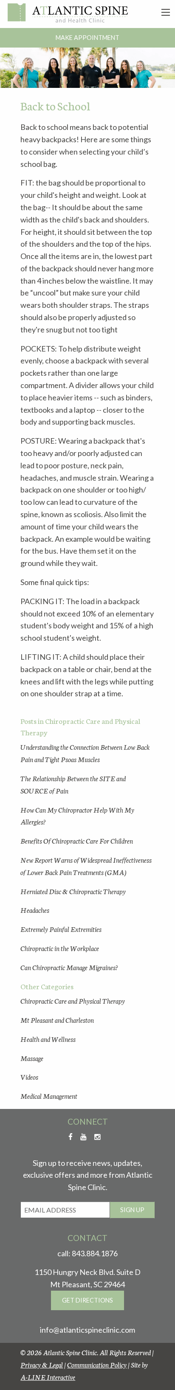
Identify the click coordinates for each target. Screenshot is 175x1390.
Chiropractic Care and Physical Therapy (72, 1000)
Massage (31, 1058)
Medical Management (48, 1095)
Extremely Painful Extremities (61, 929)
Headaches (34, 909)
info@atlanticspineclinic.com (87, 1329)
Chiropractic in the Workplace (59, 948)
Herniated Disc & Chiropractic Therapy (73, 891)
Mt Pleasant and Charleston (57, 1019)
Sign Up (132, 1209)
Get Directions (87, 1300)
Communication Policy (97, 1364)
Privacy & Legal (41, 1364)
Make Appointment (87, 37)
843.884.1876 (95, 1253)
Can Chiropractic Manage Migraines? (69, 967)
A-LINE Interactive (47, 1377)
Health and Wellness (48, 1039)
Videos (29, 1076)
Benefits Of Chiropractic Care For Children (76, 840)
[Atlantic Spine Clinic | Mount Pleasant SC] (68, 13)
